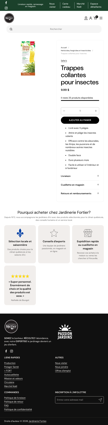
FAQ (6, 405)
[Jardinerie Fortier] (9, 18)
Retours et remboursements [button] (76, 193)
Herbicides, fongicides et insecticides (76, 50)
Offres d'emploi (63, 370)
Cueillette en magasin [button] (72, 184)
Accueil (64, 47)
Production (9, 363)
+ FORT (8, 370)
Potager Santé (11, 366)
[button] (64, 110)
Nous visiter (61, 363)
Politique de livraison (15, 397)
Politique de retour (13, 401)
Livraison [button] (66, 176)
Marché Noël (10, 386)
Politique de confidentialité (18, 409)
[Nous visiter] (86, 18)
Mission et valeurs (13, 378)
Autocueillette (11, 374)
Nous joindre (61, 366)
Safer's (64, 60)
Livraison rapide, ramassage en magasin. (30, 5)
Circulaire (9, 382)
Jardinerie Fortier (37, 421)
